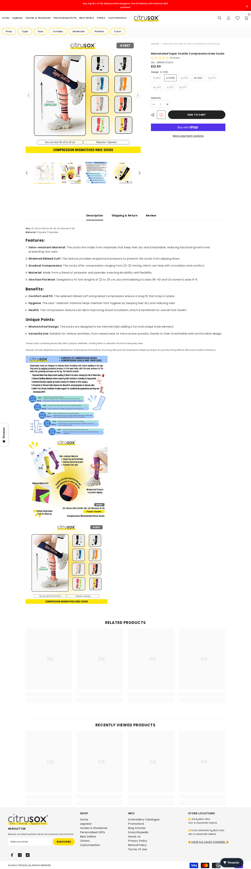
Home (155, 44)
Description (94, 215)
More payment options (188, 136)
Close (247, 5)
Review (151, 215)
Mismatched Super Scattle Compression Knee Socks (187, 54)
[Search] (219, 18)
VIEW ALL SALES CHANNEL (208, 842)
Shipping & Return (124, 215)
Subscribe (64, 841)
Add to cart (196, 114)
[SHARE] (154, 115)
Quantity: (156, 97)
